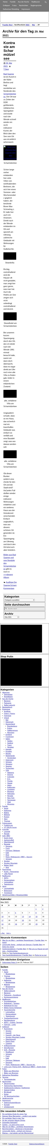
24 (2, 924)
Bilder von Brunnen (11, 1073)
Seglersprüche (36, 5)
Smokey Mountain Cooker (15, 1037)
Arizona (10, 774)
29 (36, 924)
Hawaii (9, 783)
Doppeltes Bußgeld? (10, 1122)
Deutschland (10, 724)
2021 (27, 25)
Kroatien (9, 751)
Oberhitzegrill (9, 842)
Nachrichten (23, 5)
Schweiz (9, 762)
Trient (9, 745)
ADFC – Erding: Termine (13, 1022)
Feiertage (7, 716)
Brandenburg (12, 726)
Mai (33, 25)
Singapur (9, 764)
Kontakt (7, 1105)
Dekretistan (8, 694)
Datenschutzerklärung (12, 1102)
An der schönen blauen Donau (13, 1120)
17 (2, 920)
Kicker (6, 1094)
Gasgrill (8, 1033)
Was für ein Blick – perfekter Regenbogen (18, 1127)
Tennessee (11, 800)
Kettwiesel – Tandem (12, 1003)
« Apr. (3, 933)
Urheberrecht (9, 1107)
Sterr (6, 819)
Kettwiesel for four (10, 1005)
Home (5, 2)
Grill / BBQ (6, 836)
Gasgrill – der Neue (13, 1035)
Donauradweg (9, 880)
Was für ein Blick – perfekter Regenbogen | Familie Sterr (23, 940)
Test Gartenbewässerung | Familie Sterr (17, 955)
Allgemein (6, 692)
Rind (7, 855)
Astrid (6, 808)
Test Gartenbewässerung (18, 953)
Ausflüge (9, 582)
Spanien (9, 766)
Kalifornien (11, 787)
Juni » (8, 933)
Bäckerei (7, 701)
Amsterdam (11, 758)
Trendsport (8, 893)
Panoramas (6, 869)
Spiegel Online (9, 1090)
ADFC (6, 878)
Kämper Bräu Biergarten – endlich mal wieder (19, 1116)
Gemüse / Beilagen (13, 850)
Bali (7, 720)
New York (10, 798)
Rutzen (6, 817)
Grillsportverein (9, 1046)
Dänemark (9, 722)
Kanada (8, 749)
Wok (7, 867)
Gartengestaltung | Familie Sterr (14, 949)
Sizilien (9, 741)
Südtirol (10, 743)
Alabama (10, 772)
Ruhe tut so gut (41, 955)
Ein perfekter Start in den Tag (13, 1118)
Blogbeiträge (10, 974)
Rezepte (7, 844)
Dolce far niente (8, 947)
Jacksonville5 (9, 840)
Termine (5, 1077)
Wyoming (10, 804)
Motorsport (8, 891)
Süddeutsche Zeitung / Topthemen (17, 1088)
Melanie (7, 815)
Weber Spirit (8, 865)
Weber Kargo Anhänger (13, 1008)
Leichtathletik (9, 888)
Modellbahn (8, 697)
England (9, 734)
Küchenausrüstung (11, 997)
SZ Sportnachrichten (11, 1096)
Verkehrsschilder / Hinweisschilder (15, 895)
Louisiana (11, 789)
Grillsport (6, 5)
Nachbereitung (9, 1020)
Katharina (7, 810)
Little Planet (8, 874)
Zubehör (9, 1043)
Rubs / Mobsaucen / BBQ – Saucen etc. (20, 1065)
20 (23, 920)
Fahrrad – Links (10, 1024)
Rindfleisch (10, 1052)
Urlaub (6, 718)
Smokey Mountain (10, 863)
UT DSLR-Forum (10, 827)
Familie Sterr (7, 25)
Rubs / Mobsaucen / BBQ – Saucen (19, 857)
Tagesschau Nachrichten (13, 1086)
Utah (9, 802)
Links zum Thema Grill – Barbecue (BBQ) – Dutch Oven (25, 1067)
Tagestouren (8, 884)
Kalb (7, 853)
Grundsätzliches (10, 1001)
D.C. (9, 779)
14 (30, 917)
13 (23, 917)
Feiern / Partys (9, 713)
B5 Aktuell (7, 1092)
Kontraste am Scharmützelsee (9, 50)
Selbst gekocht (9, 705)
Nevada (10, 796)
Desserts (9, 846)
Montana (10, 791)
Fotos (14, 5)
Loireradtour (8, 882)
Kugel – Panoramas (11, 871)
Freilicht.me (8, 825)
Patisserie (7, 703)
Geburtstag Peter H (9, 962)
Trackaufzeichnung (11, 1018)
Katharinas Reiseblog (11, 9)
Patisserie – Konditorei (12, 995)
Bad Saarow (8, 74)
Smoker (7, 861)
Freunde (5, 829)
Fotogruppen (7, 823)
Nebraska (11, 794)
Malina (6, 813)
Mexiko (8, 753)
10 (2, 917)
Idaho (9, 785)
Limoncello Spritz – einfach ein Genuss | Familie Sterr (22, 945)
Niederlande (10, 756)
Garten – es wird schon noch (13, 1125)
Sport (4, 886)
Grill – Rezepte (9, 1050)
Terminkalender (10, 1079)
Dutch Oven (8, 838)
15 (36, 917)
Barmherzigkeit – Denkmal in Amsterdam (17, 1129)
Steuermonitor (9, 1083)
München (10, 732)
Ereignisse (6, 709)
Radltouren (36, 2)
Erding (9, 728)
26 (16, 924)
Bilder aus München (11, 1071)
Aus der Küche (23, 2)
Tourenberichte (9, 1010)
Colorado (10, 777)
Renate (6, 834)
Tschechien (10, 768)
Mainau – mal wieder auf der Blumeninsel (17, 1133)
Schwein (9, 859)
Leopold (7, 831)
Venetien (10, 747)
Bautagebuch (7, 707)
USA (7, 770)
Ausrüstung (8, 1029)
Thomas (7, 821)
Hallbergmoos (12, 730)
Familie (12, 2)
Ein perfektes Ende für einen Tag (14, 1114)
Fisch (8, 848)
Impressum (26, 9)
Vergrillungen (9, 1048)
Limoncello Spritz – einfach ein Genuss (17, 1131)
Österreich (9, 760)
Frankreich (10, 737)
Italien (8, 739)
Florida (9, 781)
